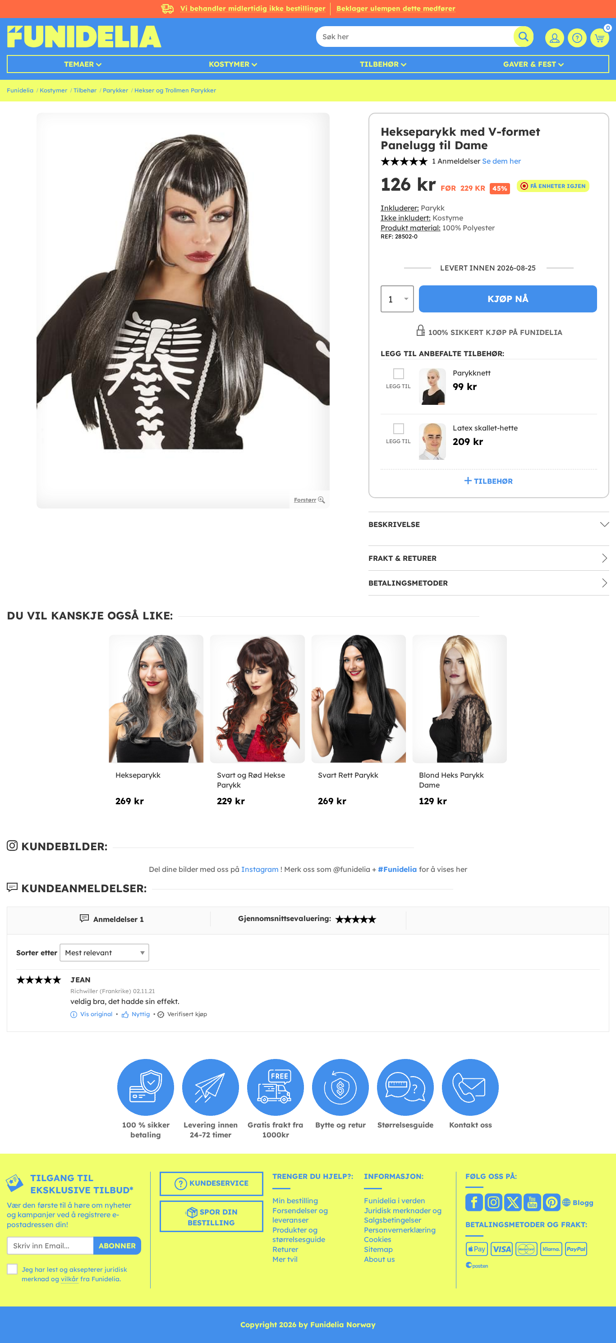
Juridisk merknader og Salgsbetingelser (402, 1215)
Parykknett (472, 372)
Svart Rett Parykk (348, 774)
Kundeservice (217, 1182)
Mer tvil (285, 1259)
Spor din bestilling (213, 1217)
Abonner (117, 1245)
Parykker (115, 90)
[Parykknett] (432, 386)
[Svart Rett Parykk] (358, 699)
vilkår (69, 1279)
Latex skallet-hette (485, 427)
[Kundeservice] (577, 37)
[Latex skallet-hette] (432, 441)
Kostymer (229, 64)
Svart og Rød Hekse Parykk (251, 779)
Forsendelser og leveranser (300, 1215)
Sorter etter (36, 952)
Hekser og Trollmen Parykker (175, 90)
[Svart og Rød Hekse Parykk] (257, 699)
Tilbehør (379, 64)
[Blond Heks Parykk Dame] (459, 699)
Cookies (377, 1239)
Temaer (79, 64)
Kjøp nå (508, 298)
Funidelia (20, 90)
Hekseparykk (138, 774)
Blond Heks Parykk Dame (451, 779)
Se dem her (501, 160)
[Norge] (474, 1203)
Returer (285, 1249)
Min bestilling (295, 1200)
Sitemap (378, 1249)
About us (379, 1259)
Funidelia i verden (394, 1200)
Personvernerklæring (400, 1229)
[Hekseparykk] (156, 699)
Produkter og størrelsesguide (298, 1234)
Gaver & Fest (529, 64)
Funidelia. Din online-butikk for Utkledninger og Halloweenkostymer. (84, 36)
